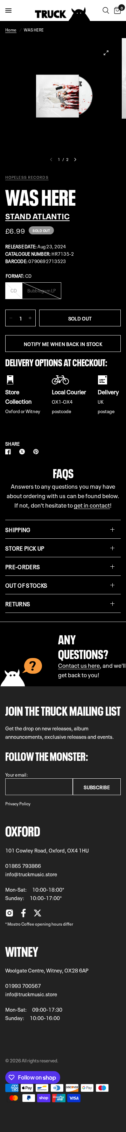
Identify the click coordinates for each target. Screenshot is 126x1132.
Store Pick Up (24, 548)
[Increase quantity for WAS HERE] (30, 318)
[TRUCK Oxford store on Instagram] (9, 915)
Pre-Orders (22, 566)
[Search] (106, 10)
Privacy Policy (17, 803)
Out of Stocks (26, 585)
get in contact (92, 504)
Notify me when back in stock (63, 343)
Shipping (17, 529)
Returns (17, 603)
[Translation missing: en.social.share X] (23, 451)
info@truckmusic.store (31, 874)
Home (10, 29)
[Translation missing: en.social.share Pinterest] (37, 451)
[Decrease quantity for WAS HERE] (11, 318)
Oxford (22, 830)
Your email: (16, 774)
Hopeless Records (27, 177)
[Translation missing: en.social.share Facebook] (9, 451)
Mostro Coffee (20, 923)
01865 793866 (23, 865)
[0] (116, 10)
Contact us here (79, 664)
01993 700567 (23, 985)
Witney (21, 950)
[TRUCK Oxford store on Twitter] (37, 915)
